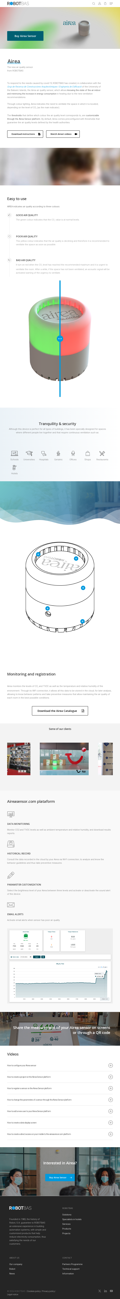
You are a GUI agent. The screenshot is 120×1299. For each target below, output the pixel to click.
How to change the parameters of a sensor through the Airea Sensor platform (39, 1100)
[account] (99, 3)
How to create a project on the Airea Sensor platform (29, 1077)
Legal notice (12, 1294)
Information (68, 1273)
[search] (93, 3)
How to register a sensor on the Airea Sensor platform (29, 1088)
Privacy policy (48, 1291)
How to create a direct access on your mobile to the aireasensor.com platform (39, 1134)
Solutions (66, 1214)
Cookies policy (34, 1291)
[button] (111, 3)
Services (66, 1224)
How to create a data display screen (21, 1123)
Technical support (70, 1269)
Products (66, 1228)
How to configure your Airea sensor (21, 1065)
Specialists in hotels (72, 1219)
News (12, 1273)
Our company (15, 1264)
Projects (66, 1233)
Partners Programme (72, 1264)
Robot (12, 1269)
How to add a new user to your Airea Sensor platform (29, 1111)
